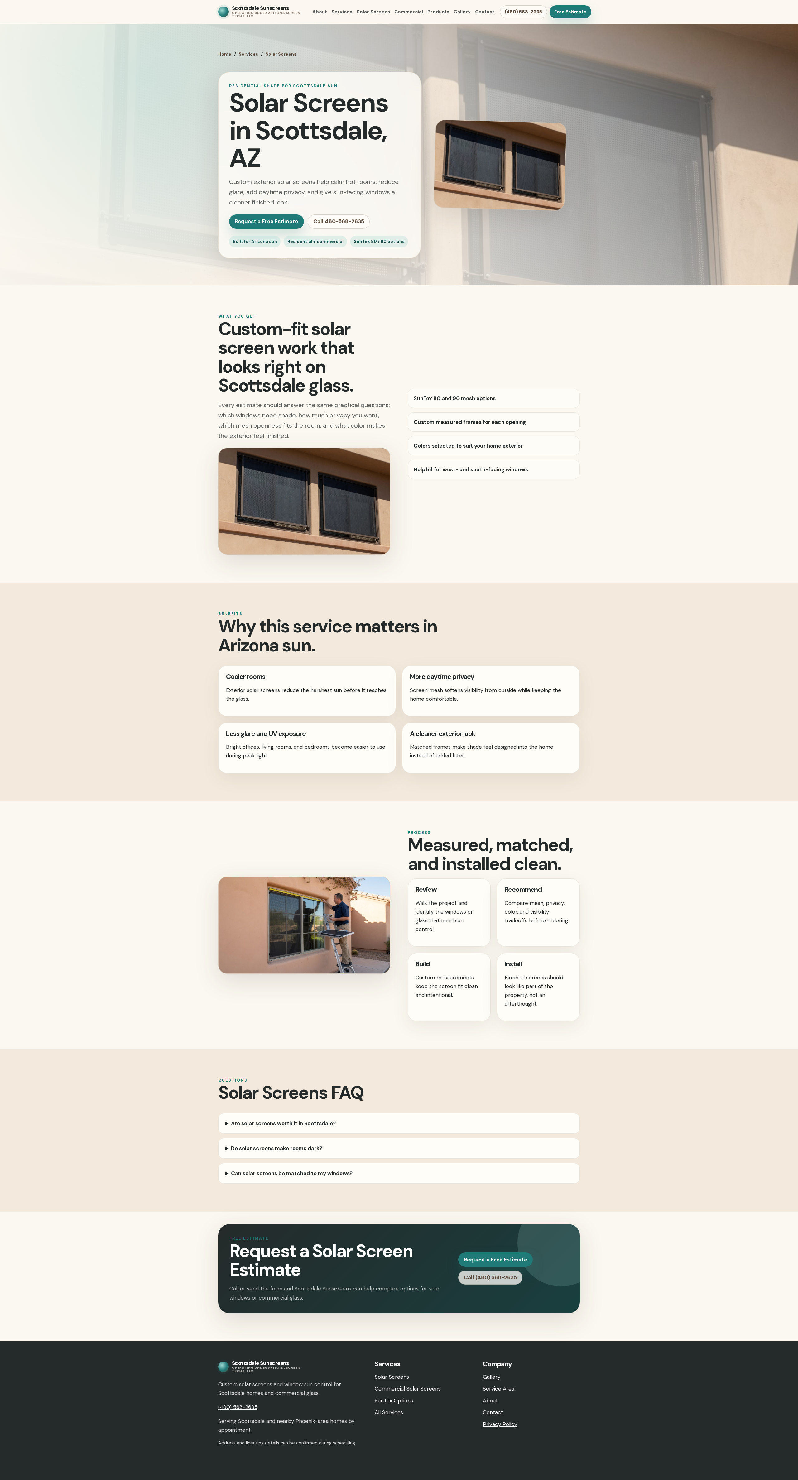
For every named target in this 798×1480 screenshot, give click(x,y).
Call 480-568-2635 (338, 221)
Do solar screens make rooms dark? (276, 1148)
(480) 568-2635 (523, 12)
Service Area (498, 1388)
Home (224, 54)
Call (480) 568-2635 (490, 1277)
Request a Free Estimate (266, 221)
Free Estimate (570, 12)
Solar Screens (373, 12)
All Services (389, 1412)
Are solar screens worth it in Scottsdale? (283, 1123)
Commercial (408, 12)
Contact (484, 12)
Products (438, 12)
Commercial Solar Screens (408, 1388)
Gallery (462, 12)
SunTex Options (394, 1400)
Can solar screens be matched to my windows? (292, 1173)
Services (341, 12)
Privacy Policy (500, 1424)
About (319, 12)
